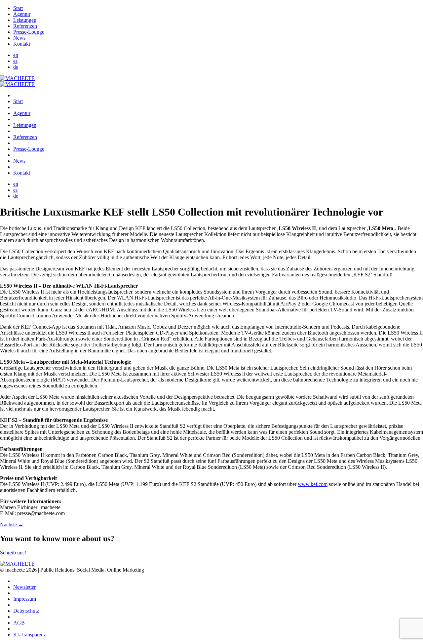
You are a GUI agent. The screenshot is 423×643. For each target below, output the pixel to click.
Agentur (21, 14)
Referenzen (25, 26)
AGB (19, 622)
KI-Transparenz (29, 634)
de (15, 67)
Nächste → (11, 524)
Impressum (24, 599)
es (15, 61)
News (19, 38)
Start (18, 8)
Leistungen (24, 20)
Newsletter (24, 587)
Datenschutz (26, 611)
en (15, 55)
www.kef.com (312, 484)
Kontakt (21, 44)
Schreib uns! (13, 552)
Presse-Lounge (28, 32)
